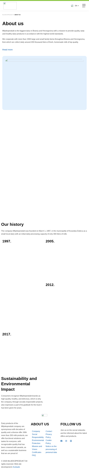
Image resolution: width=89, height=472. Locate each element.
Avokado (16, 467)
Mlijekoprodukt (7, 14)
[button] (74, 5)
